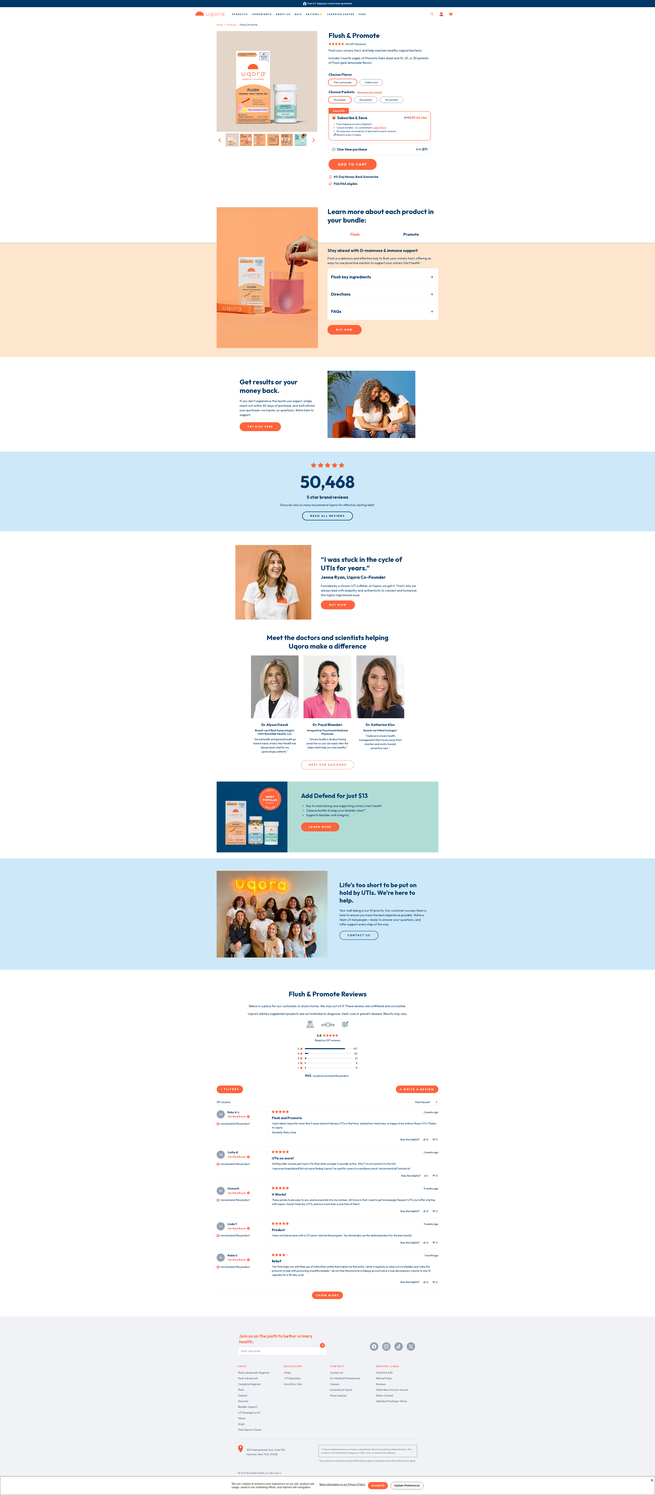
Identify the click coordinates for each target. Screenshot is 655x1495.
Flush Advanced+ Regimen (253, 1372)
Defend (242, 1395)
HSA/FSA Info (384, 1372)
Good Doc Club (293, 1384)
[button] (432, 14)
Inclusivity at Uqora (341, 1389)
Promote (243, 1401)
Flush (241, 1389)
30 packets (391, 99)
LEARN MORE (320, 826)
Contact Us (336, 1372)
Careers (334, 1384)
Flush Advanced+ (248, 1378)
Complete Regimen (249, 1384)
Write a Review (420, 1090)
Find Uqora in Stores (249, 1429)
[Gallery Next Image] (313, 140)
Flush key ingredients (351, 276)
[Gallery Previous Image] (220, 140)
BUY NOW (344, 329)
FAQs (336, 311)
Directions (341, 294)
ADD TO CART (352, 164)
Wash (241, 1424)
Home (220, 24)
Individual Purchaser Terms (391, 1401)
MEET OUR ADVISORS (327, 764)
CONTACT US (358, 935)
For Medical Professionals (345, 1378)
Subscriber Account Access (392, 1389)
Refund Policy (384, 1378)
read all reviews (327, 516)
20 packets (365, 99)
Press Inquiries (338, 1395)
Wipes (241, 1418)
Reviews (381, 1384)
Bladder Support (247, 1406)
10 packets (340, 99)
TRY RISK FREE (260, 426)
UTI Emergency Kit (249, 1412)
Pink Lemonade (343, 82)
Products (231, 24)
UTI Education (292, 1378)
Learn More (379, 127)
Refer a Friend (384, 1395)
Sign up (322, 1346)
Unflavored (371, 82)
